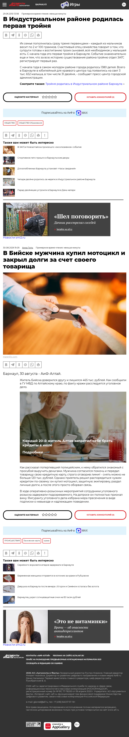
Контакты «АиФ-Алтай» (38, 656)
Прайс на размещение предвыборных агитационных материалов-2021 (63, 659)
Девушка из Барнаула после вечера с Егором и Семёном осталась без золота (58, 586)
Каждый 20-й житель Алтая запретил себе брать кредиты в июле (67, 443)
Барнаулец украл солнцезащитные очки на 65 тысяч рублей (49, 597)
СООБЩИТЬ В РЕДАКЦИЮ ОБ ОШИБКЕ (44, 663)
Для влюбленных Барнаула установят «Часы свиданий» (46, 168)
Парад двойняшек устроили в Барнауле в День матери (46, 190)
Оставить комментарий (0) (100, 97)
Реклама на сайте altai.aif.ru (68, 656)
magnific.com (10, 356)
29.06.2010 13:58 (11, 13)
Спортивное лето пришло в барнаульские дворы (43, 158)
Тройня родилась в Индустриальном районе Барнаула (84, 83)
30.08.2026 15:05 (11, 247)
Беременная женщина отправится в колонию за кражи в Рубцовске (53, 575)
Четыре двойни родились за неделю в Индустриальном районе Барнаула (56, 179)
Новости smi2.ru (14, 237)
